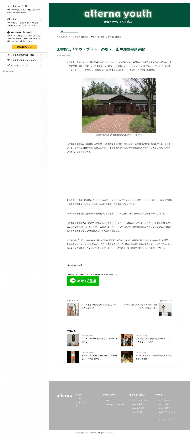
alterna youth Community (115, 404)
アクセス (79, 398)
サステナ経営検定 (165, 400)
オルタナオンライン (139, 400)
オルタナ (14, 19)
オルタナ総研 (164, 404)
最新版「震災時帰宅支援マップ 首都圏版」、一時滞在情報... (99, 357)
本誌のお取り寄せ (138, 408)
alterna (93, 433)
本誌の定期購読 (138, 404)
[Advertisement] (119, 173)
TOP (107, 400)
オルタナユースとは (19, 6)
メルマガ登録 (137, 412)
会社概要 (79, 395)
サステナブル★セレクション (169, 413)
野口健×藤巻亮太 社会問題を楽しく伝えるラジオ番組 (154, 357)
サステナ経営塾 (164, 408)
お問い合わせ (80, 404)
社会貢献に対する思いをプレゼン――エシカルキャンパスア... (153, 340)
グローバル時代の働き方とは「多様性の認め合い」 (99, 340)
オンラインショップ (166, 419)
